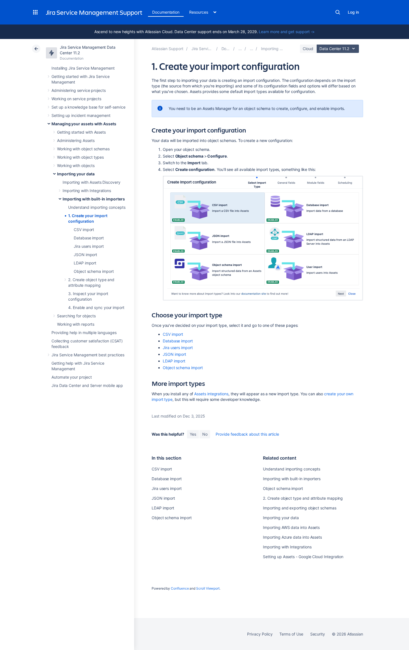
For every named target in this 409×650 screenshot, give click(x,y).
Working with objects (76, 165)
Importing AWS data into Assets (291, 527)
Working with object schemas (83, 148)
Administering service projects (78, 90)
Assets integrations (211, 393)
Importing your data (76, 173)
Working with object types (80, 157)
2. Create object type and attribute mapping (303, 498)
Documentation (165, 12)
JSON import (85, 254)
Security (317, 634)
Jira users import (89, 246)
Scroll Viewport (208, 588)
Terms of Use (291, 634)
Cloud (308, 48)
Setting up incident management (80, 115)
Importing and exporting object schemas (299, 508)
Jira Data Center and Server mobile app (87, 385)
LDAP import (85, 263)
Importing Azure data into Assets (292, 537)
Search (337, 12)
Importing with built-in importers (94, 199)
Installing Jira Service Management (83, 68)
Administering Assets (76, 140)
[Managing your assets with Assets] (240, 48)
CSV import (84, 229)
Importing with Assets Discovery (91, 182)
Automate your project (71, 377)
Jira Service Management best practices (87, 354)
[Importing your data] (251, 48)
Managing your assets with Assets (83, 123)
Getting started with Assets (81, 132)
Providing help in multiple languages (83, 332)
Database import (89, 238)
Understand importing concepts (96, 207)
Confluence (180, 588)
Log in (353, 12)
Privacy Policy (259, 634)
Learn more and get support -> (287, 31)
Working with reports (75, 324)
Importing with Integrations (87, 190)
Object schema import (94, 271)
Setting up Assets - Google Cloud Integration (303, 556)
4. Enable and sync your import (96, 307)
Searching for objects (76, 315)
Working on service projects (76, 98)
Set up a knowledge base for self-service (88, 107)
